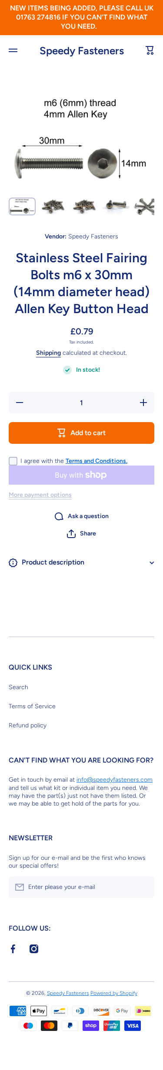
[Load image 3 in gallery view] (84, 206)
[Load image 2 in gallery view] (53, 206)
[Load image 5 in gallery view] (147, 206)
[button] (81, 533)
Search (18, 687)
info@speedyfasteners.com (115, 779)
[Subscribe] (143, 887)
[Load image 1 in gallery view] (22, 206)
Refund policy (28, 725)
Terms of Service (32, 706)
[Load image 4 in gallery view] (116, 206)
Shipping (48, 353)
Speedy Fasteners (68, 993)
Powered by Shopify (113, 993)
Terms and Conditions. (96, 461)
